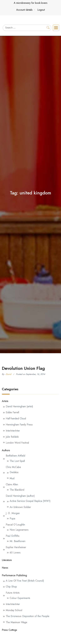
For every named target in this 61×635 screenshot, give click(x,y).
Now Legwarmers (19, 530)
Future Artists (13, 593)
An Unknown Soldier (20, 507)
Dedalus (14, 472)
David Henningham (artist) (19, 406)
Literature (7, 560)
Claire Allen (12, 484)
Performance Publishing (14, 575)
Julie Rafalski (12, 437)
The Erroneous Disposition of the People (27, 616)
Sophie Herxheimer (16, 547)
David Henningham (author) (20, 496)
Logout (41, 10)
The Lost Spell (17, 461)
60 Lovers (15, 552)
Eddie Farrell (12, 412)
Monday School (14, 610)
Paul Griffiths (12, 536)
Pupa (12, 518)
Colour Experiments (20, 598)
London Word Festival (17, 442)
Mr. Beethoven (17, 541)
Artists (5, 401)
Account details (24, 10)
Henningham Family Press (19, 424)
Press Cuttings (9, 630)
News (5, 568)
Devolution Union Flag (23, 368)
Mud (12, 478)
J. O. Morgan (13, 513)
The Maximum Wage (16, 622)
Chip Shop (11, 586)
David (8, 374)
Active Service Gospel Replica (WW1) (30, 501)
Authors (6, 450)
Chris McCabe (13, 467)
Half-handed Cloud (16, 418)
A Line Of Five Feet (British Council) (25, 580)
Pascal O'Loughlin (15, 524)
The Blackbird (17, 490)
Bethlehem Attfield (15, 455)
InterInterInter (13, 430)
